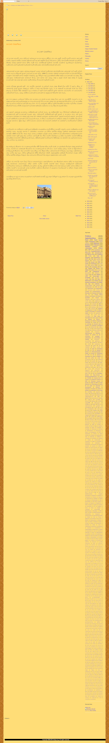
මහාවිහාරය (97, 344)
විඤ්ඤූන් (93, 415)
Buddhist (99, 495)
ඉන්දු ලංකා (89, 328)
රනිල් (101, 412)
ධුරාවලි (86, 608)
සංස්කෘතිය (94, 303)
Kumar (92, 507)
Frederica (92, 503)
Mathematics (88, 280)
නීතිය (102, 467)
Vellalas (98, 274)
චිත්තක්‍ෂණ (87, 583)
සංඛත (101, 676)
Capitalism (100, 308)
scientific (101, 535)
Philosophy (88, 56)
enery (99, 524)
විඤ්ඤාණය (96, 483)
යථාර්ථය (98, 290)
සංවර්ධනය (93, 308)
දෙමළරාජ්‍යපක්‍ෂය (88, 601)
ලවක (95, 657)
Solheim (88, 517)
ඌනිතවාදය (92, 561)
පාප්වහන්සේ (100, 623)
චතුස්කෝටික (87, 581)
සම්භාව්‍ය (86, 682)
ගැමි (96, 578)
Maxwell (99, 350)
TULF (94, 517)
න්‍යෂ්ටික (97, 608)
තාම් (91, 595)
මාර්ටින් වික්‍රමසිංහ (88, 648)
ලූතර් (88, 659)
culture (92, 270)
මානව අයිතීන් (100, 478)
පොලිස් (94, 629)
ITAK (96, 286)
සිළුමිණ (100, 489)
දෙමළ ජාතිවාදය (96, 299)
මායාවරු (99, 646)
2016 (88, 216)
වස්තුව (88, 662)
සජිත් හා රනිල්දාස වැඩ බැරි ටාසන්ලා (93, 190)
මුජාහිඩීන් (96, 649)
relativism (87, 447)
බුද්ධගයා (101, 635)
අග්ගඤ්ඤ (92, 540)
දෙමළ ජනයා (91, 600)
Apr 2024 (90, 86)
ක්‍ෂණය (93, 361)
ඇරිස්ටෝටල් (100, 554)
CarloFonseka (88, 286)
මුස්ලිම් (94, 345)
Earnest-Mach (88, 501)
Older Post (78, 215)
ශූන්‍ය (86, 486)
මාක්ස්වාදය (97, 300)
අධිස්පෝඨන (94, 541)
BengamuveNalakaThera (91, 376)
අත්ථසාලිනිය (98, 540)
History (87, 61)
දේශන (86, 603)
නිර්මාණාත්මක (94, 615)
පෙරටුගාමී (87, 473)
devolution (92, 311)
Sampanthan (87, 433)
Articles (87, 44)
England (90, 268)
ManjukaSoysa (88, 510)
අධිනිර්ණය (87, 541)
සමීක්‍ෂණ (92, 683)
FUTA (96, 302)
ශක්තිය (100, 674)
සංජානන (94, 371)
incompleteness (97, 527)
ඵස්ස (99, 629)
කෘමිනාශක (96, 572)
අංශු (88, 327)
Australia (99, 422)
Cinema (87, 58)
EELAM (87, 305)
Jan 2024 (90, 92)
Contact (87, 46)
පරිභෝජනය (94, 469)
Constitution (97, 250)
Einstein (93, 296)
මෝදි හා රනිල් (91, 106)
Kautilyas (99, 506)
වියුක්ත (87, 279)
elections (99, 311)
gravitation (87, 297)
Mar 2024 (90, 88)
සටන (86, 680)
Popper (87, 353)
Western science (89, 51)
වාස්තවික (87, 347)
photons (87, 390)
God (93, 279)
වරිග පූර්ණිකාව (100, 660)
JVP (89, 250)
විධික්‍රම (86, 669)
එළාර (100, 563)
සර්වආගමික (92, 685)
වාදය (100, 662)
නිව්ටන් (99, 404)
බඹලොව (92, 475)
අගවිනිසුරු (90, 391)
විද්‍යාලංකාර (96, 370)
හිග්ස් (96, 490)
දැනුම (90, 330)
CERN (93, 424)
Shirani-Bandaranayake (98, 515)
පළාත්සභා (98, 405)
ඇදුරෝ (93, 395)
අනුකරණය (93, 544)
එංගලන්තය (99, 561)
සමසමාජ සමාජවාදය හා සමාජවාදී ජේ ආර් (92, 162)
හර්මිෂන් (92, 490)
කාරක (101, 456)
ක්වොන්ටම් (88, 273)
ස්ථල (91, 688)
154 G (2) (87, 373)
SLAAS (86, 382)
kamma (101, 529)
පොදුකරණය (93, 473)
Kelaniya (94, 293)
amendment (94, 438)
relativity (87, 339)
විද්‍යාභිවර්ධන (92, 666)
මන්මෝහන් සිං (88, 643)
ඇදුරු (90, 554)
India (98, 256)
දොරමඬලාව (87, 605)
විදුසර (86, 251)
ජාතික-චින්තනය (93, 591)
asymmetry (100, 438)
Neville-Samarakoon (97, 512)
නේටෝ (95, 617)
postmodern (93, 390)
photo (93, 532)
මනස (99, 265)
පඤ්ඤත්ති (87, 331)
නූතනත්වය (98, 313)
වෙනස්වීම (99, 484)
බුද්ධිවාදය (88, 637)
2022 (88, 203)
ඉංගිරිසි (95, 453)
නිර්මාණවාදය (87, 615)
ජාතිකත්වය (87, 299)
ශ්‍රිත (85, 676)
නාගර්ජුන (99, 609)
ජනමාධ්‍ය (87, 401)
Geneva (87, 260)
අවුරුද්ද (92, 393)
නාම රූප (92, 611)
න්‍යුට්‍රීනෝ (99, 364)
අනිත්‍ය (94, 543)
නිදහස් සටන (89, 614)
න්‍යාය (102, 608)
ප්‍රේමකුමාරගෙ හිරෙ (92, 149)
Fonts (86, 41)
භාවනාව (101, 367)
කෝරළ (88, 575)
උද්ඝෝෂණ (87, 560)
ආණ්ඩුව (90, 453)
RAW (94, 320)
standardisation (94, 537)
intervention (94, 444)
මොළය (89, 368)
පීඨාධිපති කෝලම (92, 173)
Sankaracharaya (88, 515)
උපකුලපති (97, 560)
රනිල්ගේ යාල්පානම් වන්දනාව (92, 170)
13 (91, 302)
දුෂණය (86, 466)
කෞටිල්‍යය (99, 459)
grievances (100, 526)
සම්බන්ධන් (101, 486)
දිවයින (90, 256)
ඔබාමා (92, 455)
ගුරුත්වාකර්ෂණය (97, 328)
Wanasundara (93, 520)
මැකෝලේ (95, 648)
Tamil (101, 286)
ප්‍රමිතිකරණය (88, 367)
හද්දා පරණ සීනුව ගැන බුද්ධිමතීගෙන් (93, 104)
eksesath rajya (97, 324)
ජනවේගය (87, 588)
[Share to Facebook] (31, 208)
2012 (88, 225)
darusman (98, 385)
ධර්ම (86, 606)
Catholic (87, 334)
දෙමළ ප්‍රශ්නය (98, 600)
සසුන (97, 685)
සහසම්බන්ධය (98, 686)
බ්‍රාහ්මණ (93, 634)
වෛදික (95, 674)
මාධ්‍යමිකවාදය (93, 646)
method (99, 444)
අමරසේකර (94, 450)
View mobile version (44, 218)
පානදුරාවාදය (94, 623)
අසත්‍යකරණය (98, 549)
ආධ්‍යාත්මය (87, 552)
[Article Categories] (17, 35)
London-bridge (97, 509)
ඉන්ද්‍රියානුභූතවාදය (89, 396)
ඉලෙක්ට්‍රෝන (88, 359)
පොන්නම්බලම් (100, 628)
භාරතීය (86, 640)
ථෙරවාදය (87, 342)
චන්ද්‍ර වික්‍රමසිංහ (94, 581)
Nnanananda (98, 430)
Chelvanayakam (96, 291)
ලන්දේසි (93, 481)
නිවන (101, 342)
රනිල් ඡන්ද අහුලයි (92, 136)
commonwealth (97, 439)
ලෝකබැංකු (93, 659)
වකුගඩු (87, 274)
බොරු (100, 637)
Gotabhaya (100, 254)
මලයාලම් (93, 645)
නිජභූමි (93, 404)
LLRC (86, 276)
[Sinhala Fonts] (12, 35)
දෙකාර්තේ (91, 466)
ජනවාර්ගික (99, 586)
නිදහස (97, 612)
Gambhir (95, 504)
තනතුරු (86, 594)
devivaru (98, 387)
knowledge (87, 277)
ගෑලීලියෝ (90, 399)
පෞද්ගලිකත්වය (90, 408)
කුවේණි (86, 572)
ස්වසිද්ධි (101, 418)
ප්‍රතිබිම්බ (98, 622)
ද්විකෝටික (87, 598)
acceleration (87, 438)
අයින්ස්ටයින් (93, 327)
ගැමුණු (100, 578)
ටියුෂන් (94, 592)
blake (100, 521)
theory (96, 447)
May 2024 (91, 83)
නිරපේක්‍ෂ (99, 614)
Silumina (95, 433)
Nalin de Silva (90, 254)
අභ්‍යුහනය (98, 391)
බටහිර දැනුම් (100, 408)
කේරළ (88, 574)
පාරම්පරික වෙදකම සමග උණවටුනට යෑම (92, 131)
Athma (93, 422)
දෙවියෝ (92, 265)
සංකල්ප (87, 302)
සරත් (87, 487)
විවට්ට (93, 671)
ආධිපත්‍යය (87, 395)
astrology (89, 324)
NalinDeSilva (90, 238)
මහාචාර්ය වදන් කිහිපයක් (91, 139)
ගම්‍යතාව (91, 577)
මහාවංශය (99, 645)
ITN (93, 350)
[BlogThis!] (28, 208)
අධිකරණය (96, 339)
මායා (95, 480)
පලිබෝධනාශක (88, 405)
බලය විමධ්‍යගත (92, 632)
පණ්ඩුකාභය (87, 618)
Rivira (99, 296)
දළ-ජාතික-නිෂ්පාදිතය (96, 597)
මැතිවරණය (87, 345)
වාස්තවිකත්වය (92, 663)
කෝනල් (93, 459)
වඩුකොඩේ (89, 413)
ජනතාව (93, 586)
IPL (94, 506)
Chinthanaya (94, 263)
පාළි (87, 625)
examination (87, 441)
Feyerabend (88, 317)
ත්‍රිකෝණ (94, 594)
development (88, 387)
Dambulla (95, 498)
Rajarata (99, 320)
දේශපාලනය (97, 402)
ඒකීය (98, 396)
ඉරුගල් (90, 557)
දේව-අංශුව (99, 601)
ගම (100, 575)
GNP (86, 504)
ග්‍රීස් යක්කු (101, 577)
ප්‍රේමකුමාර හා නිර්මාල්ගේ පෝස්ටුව (91, 146)
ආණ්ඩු (86, 453)
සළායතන (87, 688)
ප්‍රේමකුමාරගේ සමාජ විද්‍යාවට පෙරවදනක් (93, 155)
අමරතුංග (93, 547)
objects (93, 388)
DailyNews (87, 257)
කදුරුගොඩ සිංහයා (92, 167)
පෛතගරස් (94, 628)
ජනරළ (100, 461)
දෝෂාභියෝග (95, 342)
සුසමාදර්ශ (87, 348)
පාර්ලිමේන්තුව (98, 472)
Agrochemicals (88, 333)
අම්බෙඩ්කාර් (99, 547)
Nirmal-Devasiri (90, 430)
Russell (93, 353)
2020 (88, 207)
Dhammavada (95, 500)
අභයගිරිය (88, 450)
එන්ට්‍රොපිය (95, 563)
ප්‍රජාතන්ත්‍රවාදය (88, 407)
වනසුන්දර (99, 481)
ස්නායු (95, 688)
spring (88, 537)
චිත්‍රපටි (92, 583)
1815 (93, 348)
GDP (86, 381)
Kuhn (101, 317)
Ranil (86, 240)
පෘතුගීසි (100, 626)
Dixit (100, 500)
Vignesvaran (90, 288)
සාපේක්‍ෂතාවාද (94, 489)
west (86, 358)
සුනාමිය (95, 691)
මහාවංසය (87, 646)
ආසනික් (98, 259)
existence (87, 325)
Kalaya (87, 39)
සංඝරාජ (90, 486)
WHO (99, 310)
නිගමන (101, 611)
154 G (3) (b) (94, 421)
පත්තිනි (88, 469)
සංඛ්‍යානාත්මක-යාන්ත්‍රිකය (96, 677)
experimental (87, 526)
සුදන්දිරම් (90, 691)
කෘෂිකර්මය (99, 458)
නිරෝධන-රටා (96, 467)
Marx (99, 279)
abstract (99, 354)
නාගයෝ (93, 609)
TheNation (93, 435)
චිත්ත (100, 581)
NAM (100, 510)
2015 (88, 218)
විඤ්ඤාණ (87, 415)
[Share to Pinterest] (33, 208)
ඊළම (94, 359)
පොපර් (101, 407)
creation (91, 523)
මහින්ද (101, 410)
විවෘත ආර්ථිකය (100, 671)
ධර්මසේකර (97, 466)
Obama (86, 432)
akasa (86, 521)
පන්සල (93, 618)
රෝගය (86, 308)
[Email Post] (23, 207)
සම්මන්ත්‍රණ (87, 316)
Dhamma (88, 500)
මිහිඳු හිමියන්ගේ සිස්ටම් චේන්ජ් (92, 100)
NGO (86, 271)
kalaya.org (87, 707)
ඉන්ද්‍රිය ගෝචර (96, 555)
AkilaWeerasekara (88, 493)
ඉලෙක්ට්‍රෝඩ (95, 557)
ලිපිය (89, 165)
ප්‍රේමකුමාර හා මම (92, 142)
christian (89, 439)
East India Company (97, 501)
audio (91, 385)
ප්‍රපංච (96, 470)
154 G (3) (87, 421)
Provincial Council (95, 381)
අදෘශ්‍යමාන (88, 449)
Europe (86, 503)
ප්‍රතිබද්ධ (92, 470)
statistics (99, 356)
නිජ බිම (93, 612)
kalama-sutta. (95, 529)
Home (44, 215)
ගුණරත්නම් (94, 580)
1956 (100, 303)
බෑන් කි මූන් (87, 476)
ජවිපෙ (91, 313)
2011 (88, 227)
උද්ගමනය (87, 455)
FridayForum (98, 503)
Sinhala (96, 280)
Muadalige (95, 510)
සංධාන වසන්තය (92, 94)
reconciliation (97, 337)
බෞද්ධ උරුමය (88, 639)
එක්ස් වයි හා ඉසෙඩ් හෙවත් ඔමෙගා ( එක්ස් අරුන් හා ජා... (93, 116)
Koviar (86, 507)
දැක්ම (92, 598)
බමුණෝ (93, 631)
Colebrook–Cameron (96, 379)
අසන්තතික (93, 452)
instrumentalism (88, 529)
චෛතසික (98, 399)
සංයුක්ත (92, 416)
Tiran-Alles (93, 518)
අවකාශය (88, 452)
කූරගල (91, 572)
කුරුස (100, 571)
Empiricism (89, 310)
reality (86, 313)
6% (94, 373)
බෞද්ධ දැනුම (95, 639)
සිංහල (101, 267)
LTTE (86, 262)
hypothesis (89, 527)
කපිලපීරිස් (101, 455)
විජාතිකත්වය (98, 665)
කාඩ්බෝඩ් (95, 569)
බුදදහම (90, 635)
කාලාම (100, 569)
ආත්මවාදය (98, 393)
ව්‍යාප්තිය (92, 662)
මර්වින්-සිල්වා (100, 643)
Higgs (96, 425)
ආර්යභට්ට (99, 552)
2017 (88, 214)
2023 (88, 201)
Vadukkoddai (98, 435)
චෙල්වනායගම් (94, 362)
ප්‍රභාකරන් (101, 470)
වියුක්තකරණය (88, 671)
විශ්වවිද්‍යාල (87, 371)
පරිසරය (86, 620)
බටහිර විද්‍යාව (88, 300)
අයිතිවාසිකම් (100, 450)
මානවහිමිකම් (89, 480)
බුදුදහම (94, 367)
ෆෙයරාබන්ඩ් (92, 699)
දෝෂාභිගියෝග (94, 605)
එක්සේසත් (100, 359)
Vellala (86, 270)
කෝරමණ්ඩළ (100, 574)
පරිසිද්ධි (99, 469)
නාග (88, 609)
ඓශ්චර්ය (92, 564)
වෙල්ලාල (99, 415)
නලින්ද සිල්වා (91, 608)
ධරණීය (100, 605)
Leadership (87, 509)
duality (93, 524)
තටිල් (86, 330)
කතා (100, 566)
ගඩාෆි (97, 575)
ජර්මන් (97, 588)
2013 (88, 222)
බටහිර (89, 344)
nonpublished (96, 271)
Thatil (92, 382)
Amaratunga (100, 348)
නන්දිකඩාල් (87, 404)
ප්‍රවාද (88, 307)
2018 (88, 212)
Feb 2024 (90, 90)
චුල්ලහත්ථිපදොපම (99, 583)
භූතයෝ (88, 410)
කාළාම (94, 458)
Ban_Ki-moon (96, 374)
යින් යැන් (99, 651)
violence (97, 538)
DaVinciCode (89, 498)
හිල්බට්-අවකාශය (90, 419)
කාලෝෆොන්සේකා (88, 571)
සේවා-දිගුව (94, 693)
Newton (87, 267)
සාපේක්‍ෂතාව (87, 489)
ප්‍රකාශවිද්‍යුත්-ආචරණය (89, 622)
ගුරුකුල (99, 580)
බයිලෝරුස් (99, 631)
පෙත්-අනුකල (87, 628)
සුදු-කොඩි (87, 490)
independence (99, 288)
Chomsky (99, 424)
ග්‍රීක (102, 398)
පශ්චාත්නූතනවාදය (97, 620)
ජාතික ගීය (96, 589)
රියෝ (102, 654)
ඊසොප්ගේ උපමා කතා (91, 558)
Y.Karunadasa (94, 384)
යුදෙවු (97, 412)
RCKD (100, 432)
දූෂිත (86, 600)
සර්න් (95, 487)
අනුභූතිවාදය (94, 449)
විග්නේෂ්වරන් (87, 665)
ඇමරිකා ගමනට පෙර (93, 109)
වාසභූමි (86, 663)
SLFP (86, 259)
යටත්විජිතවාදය (90, 412)
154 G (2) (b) (88, 492)
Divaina (87, 245)
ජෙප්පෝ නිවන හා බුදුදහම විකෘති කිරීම (93, 123)
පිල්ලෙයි (101, 625)
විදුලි (102, 666)
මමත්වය (94, 643)
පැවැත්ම (96, 407)
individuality (97, 442)
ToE (97, 518)
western (101, 447)
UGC (88, 354)
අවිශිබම (91, 549)
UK (99, 334)
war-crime (100, 390)
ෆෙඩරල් (86, 699)
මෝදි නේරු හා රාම (92, 134)
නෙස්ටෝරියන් (89, 617)
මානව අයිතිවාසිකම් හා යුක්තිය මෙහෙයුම (93, 111)
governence (94, 526)
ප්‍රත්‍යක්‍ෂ (98, 285)
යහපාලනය (97, 368)
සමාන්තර (87, 683)
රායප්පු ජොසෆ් (92, 654)
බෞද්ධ (98, 270)
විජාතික (93, 665)
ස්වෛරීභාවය (100, 688)
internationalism (99, 253)
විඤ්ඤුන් (86, 666)
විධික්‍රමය (92, 669)
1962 (95, 492)
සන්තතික (95, 486)
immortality (99, 441)
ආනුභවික (93, 552)
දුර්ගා (96, 598)
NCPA (90, 512)
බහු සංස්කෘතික (100, 632)
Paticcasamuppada (96, 351)
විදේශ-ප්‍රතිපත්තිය (90, 668)
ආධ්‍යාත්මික (93, 305)
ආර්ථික (92, 358)
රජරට (99, 307)
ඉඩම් (92, 555)
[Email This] (26, 208)
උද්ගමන (99, 558)
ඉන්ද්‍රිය (98, 358)
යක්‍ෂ (100, 345)
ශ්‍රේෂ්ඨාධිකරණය (91, 676)
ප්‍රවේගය (88, 472)
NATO (86, 512)
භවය (100, 639)
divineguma (88, 356)
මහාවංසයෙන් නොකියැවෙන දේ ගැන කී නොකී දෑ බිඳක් (93, 185)
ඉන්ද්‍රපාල (99, 453)
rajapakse (87, 535)
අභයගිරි (88, 547)
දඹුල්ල (100, 595)
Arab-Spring (87, 422)
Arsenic (93, 262)
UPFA (96, 382)
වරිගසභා (90, 483)
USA (95, 310)
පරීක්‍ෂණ (98, 365)
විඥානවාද (87, 370)
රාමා (87, 654)
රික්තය (98, 654)
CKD (88, 350)
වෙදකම (90, 674)
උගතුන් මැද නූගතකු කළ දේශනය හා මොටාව (92, 177)
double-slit (87, 524)
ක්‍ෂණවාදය (92, 456)
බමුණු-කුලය (93, 307)
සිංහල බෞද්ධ (96, 347)
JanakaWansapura (95, 251)
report (92, 535)
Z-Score (94, 322)
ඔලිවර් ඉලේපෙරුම (99, 564)
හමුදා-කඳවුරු (100, 693)
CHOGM (89, 378)
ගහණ (96, 577)
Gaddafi (90, 504)
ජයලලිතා (92, 588)
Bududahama (97, 257)
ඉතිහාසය (99, 395)
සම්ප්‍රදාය (99, 680)
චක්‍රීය (92, 461)
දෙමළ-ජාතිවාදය (97, 330)
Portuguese (88, 320)
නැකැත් (96, 611)
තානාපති (99, 594)
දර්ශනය (86, 597)
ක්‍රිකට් (88, 569)
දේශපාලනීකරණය (93, 603)
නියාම (94, 614)
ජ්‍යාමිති (101, 588)
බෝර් (93, 476)
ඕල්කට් (96, 455)
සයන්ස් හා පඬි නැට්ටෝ (91, 127)
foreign (93, 441)
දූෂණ (100, 598)
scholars (96, 535)
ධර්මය (100, 606)
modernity (97, 283)
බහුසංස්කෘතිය (98, 475)
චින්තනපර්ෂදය (88, 285)
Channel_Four (97, 378)
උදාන (92, 560)
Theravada (87, 322)
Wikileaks (99, 436)
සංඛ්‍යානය (88, 677)
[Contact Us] (21, 35)
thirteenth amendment (97, 325)
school (92, 447)
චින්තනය (97, 273)
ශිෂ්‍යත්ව (97, 676)
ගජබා (93, 575)
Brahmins (98, 333)
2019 (88, 210)
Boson (101, 376)
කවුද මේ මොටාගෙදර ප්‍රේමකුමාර (93, 152)
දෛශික (99, 603)
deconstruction (98, 523)
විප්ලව (99, 669)
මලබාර (88, 645)
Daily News (97, 316)
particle (99, 388)
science (97, 297)
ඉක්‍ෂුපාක (88, 555)
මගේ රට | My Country (90, 710)
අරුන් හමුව (90, 158)
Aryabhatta (94, 495)
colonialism (88, 248)
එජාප (88, 361)
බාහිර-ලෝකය (98, 634)
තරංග (91, 594)
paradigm (97, 336)
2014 (88, 220)
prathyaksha (88, 337)
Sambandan (100, 353)
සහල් (93, 686)
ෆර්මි (100, 697)
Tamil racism (98, 240)
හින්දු (100, 490)
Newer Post (10, 215)
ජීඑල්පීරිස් (99, 591)
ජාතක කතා (89, 589)
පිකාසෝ (91, 625)
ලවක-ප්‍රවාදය (100, 657)
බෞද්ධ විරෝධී (93, 478)
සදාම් (95, 680)
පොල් (88, 629)
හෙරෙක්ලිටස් (92, 696)
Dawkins (101, 498)
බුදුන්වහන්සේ (94, 637)
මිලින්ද (86, 649)
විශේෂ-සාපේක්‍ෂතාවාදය (91, 484)
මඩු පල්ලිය (93, 642)
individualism (87, 442)
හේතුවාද (99, 696)
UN (93, 354)
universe (88, 538)
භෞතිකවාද (95, 410)
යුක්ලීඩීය (99, 480)
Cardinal (87, 291)
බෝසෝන (87, 478)
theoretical (101, 537)
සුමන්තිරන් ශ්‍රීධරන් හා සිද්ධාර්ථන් (93, 120)
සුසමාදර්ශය (101, 691)
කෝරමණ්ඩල (93, 574)
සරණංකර (97, 683)
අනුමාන (99, 544)
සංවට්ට (90, 679)
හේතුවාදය (87, 697)
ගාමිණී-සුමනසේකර (90, 578)
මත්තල (99, 642)
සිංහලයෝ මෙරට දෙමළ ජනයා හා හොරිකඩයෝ (92, 194)
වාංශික (96, 662)
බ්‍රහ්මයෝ (88, 634)
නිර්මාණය (90, 467)
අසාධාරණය (99, 452)
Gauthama (100, 504)
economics (87, 336)
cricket (86, 311)
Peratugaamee (93, 432)
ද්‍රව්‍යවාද (93, 364)
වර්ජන (86, 483)
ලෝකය (99, 659)
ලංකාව (91, 657)
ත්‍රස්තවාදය (97, 341)
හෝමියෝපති (94, 697)
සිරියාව (86, 691)
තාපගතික (87, 595)
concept (86, 523)
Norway (87, 351)
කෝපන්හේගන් (95, 398)
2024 (88, 82)
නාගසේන (87, 611)
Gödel (91, 425)
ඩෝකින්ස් (99, 592)
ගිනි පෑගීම (87, 580)
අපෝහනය (101, 449)
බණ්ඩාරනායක (88, 631)
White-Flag (92, 436)
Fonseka (87, 425)
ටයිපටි (90, 592)
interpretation (87, 444)
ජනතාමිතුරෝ (87, 586)
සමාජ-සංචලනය (93, 682)
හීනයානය (95, 694)
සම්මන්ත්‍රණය (90, 418)
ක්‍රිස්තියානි (87, 398)
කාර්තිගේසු (89, 458)
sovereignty (94, 267)
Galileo (94, 334)
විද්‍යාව (98, 666)
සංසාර (100, 679)
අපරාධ (97, 546)
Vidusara (96, 245)
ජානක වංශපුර (96, 260)
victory (92, 538)
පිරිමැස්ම (96, 625)
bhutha (90, 521)
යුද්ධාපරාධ (87, 481)
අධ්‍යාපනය (90, 290)
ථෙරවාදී (99, 401)
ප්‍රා (92, 472)
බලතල (86, 632)
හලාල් (99, 371)
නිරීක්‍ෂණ (101, 305)
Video (86, 436)
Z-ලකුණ (101, 322)
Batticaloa (87, 424)
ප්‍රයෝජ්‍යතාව (87, 623)
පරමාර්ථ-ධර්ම (98, 618)
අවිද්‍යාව (87, 393)
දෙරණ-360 (87, 402)
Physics (98, 319)
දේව (94, 601)
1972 (100, 492)
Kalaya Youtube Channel (91, 48)
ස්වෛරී (99, 487)
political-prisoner (99, 532)
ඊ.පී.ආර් (101, 557)
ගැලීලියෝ (87, 461)
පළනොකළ (87, 470)
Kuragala (98, 507)
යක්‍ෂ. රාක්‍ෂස (92, 651)
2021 (88, 205)
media (86, 263)
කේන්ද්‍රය (101, 572)
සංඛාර (86, 679)
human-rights (96, 276)
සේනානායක (88, 693)
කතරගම (95, 566)
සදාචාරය (90, 680)
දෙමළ (88, 303)
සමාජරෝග (99, 682)
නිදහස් (101, 612)
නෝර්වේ (99, 617)
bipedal (95, 521)
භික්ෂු (96, 640)
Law (92, 274)
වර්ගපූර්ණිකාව (97, 413)
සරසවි (91, 487)
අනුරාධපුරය (92, 546)
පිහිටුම (95, 626)
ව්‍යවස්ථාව (97, 331)
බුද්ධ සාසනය (95, 635)
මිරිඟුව (100, 648)
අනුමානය (87, 546)
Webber (99, 520)
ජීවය (86, 592)
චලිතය (95, 461)
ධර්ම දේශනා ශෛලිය (93, 606)
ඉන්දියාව (101, 327)
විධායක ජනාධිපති (98, 668)
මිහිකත (91, 649)
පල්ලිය (91, 620)
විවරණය (101, 483)
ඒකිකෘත (86, 564)
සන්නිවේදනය (99, 416)
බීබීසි (86, 635)
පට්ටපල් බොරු (89, 365)
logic (89, 283)
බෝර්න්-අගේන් (98, 476)
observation (87, 532)
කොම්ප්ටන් (87, 459)
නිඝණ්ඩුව (88, 612)
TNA (92, 259)
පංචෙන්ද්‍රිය (87, 314)
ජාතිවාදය (93, 401)
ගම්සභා (86, 577)
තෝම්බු (95, 595)
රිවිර (89, 294)
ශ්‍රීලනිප (86, 416)
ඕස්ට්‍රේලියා (89, 566)
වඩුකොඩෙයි (87, 660)
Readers (101, 293)
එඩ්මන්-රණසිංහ (88, 563)
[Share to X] (29, 208)
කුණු (95, 571)
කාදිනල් (97, 456)
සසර (96, 418)
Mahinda (96, 243)
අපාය (102, 546)
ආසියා (86, 554)
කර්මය (87, 456)
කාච (91, 569)
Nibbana (90, 319)
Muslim (98, 268)
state (94, 356)
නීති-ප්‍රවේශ (101, 615)
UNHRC (101, 282)
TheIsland (92, 241)
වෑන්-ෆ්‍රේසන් (99, 663)
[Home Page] (8, 35)
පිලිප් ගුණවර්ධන (90, 626)
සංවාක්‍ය (95, 679)
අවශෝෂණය (88, 341)
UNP (99, 262)
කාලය (99, 361)
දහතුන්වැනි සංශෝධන (97, 464)
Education (87, 293)
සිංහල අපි (90, 198)
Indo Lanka (95, 317)
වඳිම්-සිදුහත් (93, 660)
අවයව (86, 549)
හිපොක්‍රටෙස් (89, 694)
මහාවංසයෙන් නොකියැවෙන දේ (93, 180)
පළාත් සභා (97, 314)
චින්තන (87, 362)
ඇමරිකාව (94, 554)
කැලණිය (97, 277)
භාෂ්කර (91, 640)
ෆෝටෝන (98, 419)
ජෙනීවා (101, 302)
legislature (87, 388)
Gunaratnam (89, 506)
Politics (87, 53)
